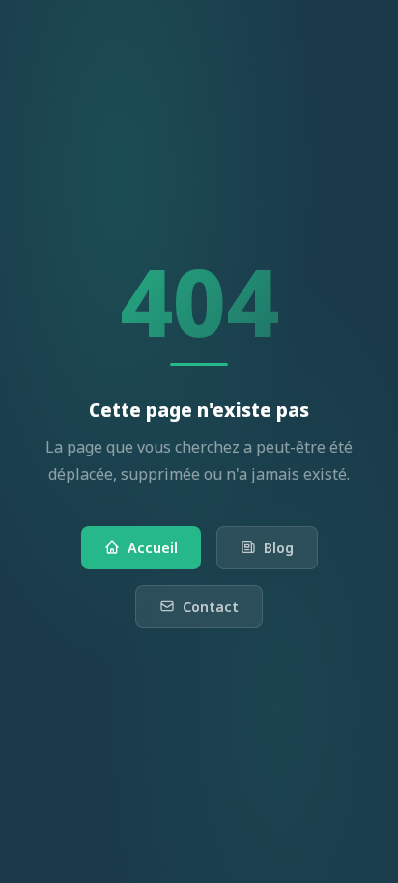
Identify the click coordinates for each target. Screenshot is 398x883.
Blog (279, 547)
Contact (211, 606)
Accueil (153, 547)
